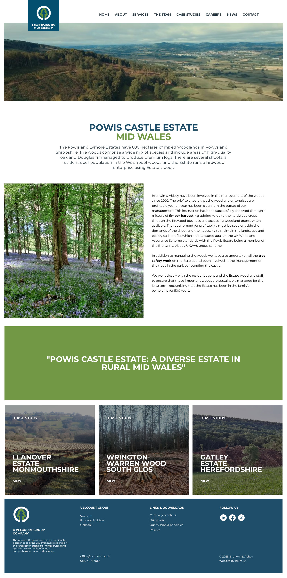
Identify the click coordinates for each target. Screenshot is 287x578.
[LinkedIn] (223, 517)
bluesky (240, 561)
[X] (241, 517)
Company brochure (163, 515)
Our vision (157, 520)
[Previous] (15, 62)
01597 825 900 (90, 561)
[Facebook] (232, 517)
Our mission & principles (166, 525)
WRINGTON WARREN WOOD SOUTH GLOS (136, 463)
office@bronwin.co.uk (95, 556)
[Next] (271, 62)
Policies (155, 530)
